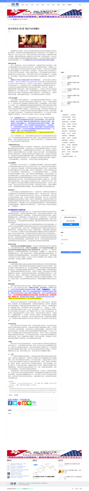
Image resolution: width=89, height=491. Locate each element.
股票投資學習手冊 (72, 131)
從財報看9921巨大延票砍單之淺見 (72, 463)
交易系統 (16, 1)
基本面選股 (74, 137)
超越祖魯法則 (72, 142)
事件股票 (69, 126)
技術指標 (69, 124)
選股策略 (69, 149)
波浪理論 (74, 126)
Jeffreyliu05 (30, 488)
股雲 (34, 478)
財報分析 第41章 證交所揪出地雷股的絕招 (20, 476)
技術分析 (12, 24)
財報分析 (74, 133)
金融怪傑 (63, 133)
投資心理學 (74, 124)
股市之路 (11, 1)
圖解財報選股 (74, 144)
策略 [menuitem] (43, 4)
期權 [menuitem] (58, 4)
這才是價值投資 (65, 142)
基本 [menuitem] (32, 4)
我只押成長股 (73, 121)
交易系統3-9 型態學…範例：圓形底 (73, 76)
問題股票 (63, 137)
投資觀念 (63, 126)
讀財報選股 (67, 154)
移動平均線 (72, 140)
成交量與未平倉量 (65, 121)
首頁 (8, 1)
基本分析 (69, 137)
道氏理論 (69, 144)
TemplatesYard (19, 488)
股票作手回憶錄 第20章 (16, 473)
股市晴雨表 (16, 395)
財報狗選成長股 (72, 135)
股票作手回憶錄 (71, 128)
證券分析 (69, 151)
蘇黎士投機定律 (75, 151)
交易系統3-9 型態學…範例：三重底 (73, 96)
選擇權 (73, 149)
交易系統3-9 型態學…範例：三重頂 (18, 463)
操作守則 (74, 147)
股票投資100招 (64, 131)
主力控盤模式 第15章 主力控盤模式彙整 (43, 476)
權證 (63, 154)
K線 (75, 156)
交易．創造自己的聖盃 (66, 117)
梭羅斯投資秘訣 (65, 140)
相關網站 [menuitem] (70, 4)
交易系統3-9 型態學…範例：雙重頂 (73, 83)
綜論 (63, 147)
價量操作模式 (68, 147)
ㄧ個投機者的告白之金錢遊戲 (67, 156)
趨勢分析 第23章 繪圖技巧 (22, 19)
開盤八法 (63, 144)
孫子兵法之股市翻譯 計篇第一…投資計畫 (72, 471)
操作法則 (63, 149)
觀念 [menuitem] (27, 4)
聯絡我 (81, 488)
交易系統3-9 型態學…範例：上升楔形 (73, 89)
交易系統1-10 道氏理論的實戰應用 (18, 466)
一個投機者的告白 (65, 114)
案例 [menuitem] (63, 4)
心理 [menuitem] (48, 4)
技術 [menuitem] (37, 4)
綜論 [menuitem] (53, 4)
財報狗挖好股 (64, 135)
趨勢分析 (63, 151)
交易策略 (69, 119)
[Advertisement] (71, 46)
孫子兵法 (69, 133)
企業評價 (74, 119)
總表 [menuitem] (23, 4)
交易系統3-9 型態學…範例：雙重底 (73, 102)
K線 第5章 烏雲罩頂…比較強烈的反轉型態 (20, 469)
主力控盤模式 (73, 114)
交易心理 (74, 117)
